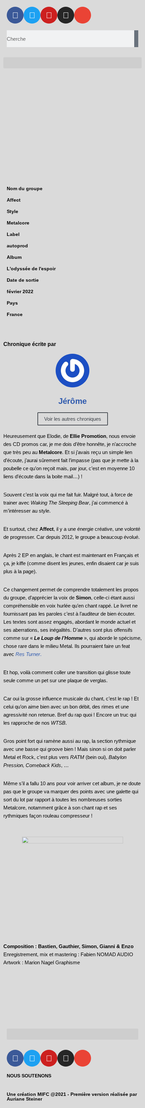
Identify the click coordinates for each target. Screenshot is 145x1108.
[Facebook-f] (15, 15)
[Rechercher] (136, 38)
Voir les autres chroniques (72, 419)
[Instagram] (65, 15)
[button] (72, 62)
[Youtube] (48, 15)
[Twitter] (32, 15)
